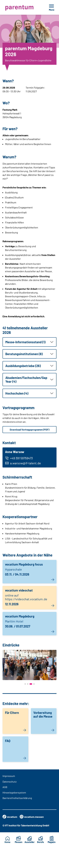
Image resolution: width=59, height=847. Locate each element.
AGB (5, 787)
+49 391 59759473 (21, 458)
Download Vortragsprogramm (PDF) (29, 429)
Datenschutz (10, 781)
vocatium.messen (34, 816)
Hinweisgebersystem (14, 792)
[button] (29, 342)
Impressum (9, 775)
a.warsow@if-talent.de (25, 463)
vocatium (12, 816)
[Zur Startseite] (22, 7)
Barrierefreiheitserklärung (17, 797)
